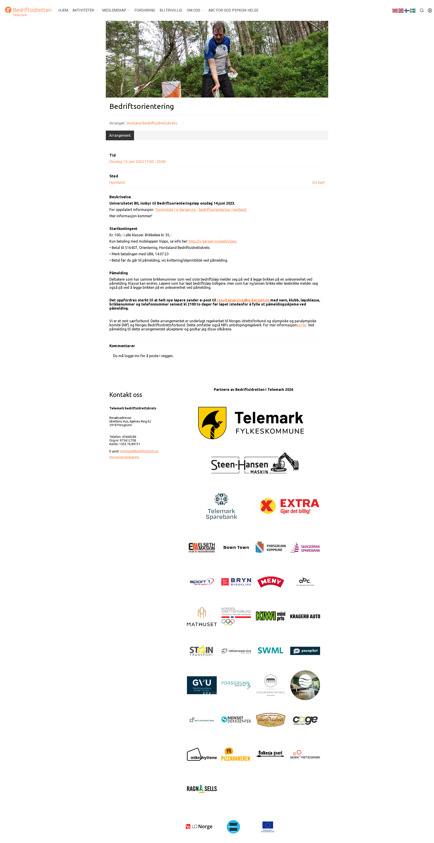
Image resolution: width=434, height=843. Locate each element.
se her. (302, 325)
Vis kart (318, 182)
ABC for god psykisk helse (233, 10)
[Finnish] (407, 10)
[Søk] (422, 10)
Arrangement (120, 135)
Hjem (63, 10)
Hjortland (117, 182)
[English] (401, 10)
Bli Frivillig (171, 10)
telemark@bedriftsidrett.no (139, 451)
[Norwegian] (395, 10)
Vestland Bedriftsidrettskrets (151, 123)
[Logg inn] (430, 10)
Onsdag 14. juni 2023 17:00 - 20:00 (137, 162)
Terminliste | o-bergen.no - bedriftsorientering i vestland (200, 210)
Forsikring (144, 10)
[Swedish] (413, 10)
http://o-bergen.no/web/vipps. (213, 241)
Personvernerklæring (124, 457)
